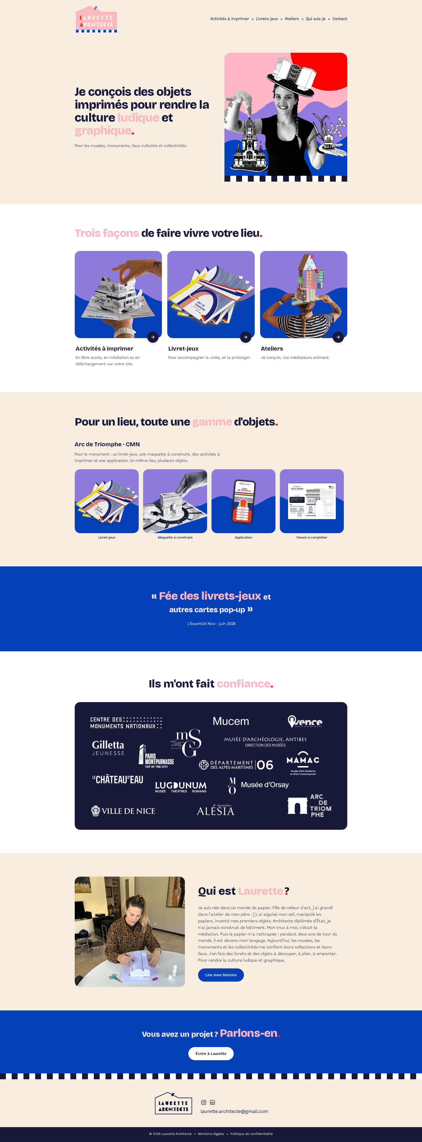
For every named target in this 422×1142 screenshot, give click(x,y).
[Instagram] (203, 1102)
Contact (340, 19)
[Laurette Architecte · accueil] (96, 19)
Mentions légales (211, 1134)
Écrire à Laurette (211, 1053)
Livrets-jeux (267, 19)
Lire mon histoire (221, 975)
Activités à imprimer (230, 19)
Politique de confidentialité (252, 1134)
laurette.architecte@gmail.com (234, 1111)
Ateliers (292, 19)
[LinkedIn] (212, 1102)
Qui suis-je (316, 19)
